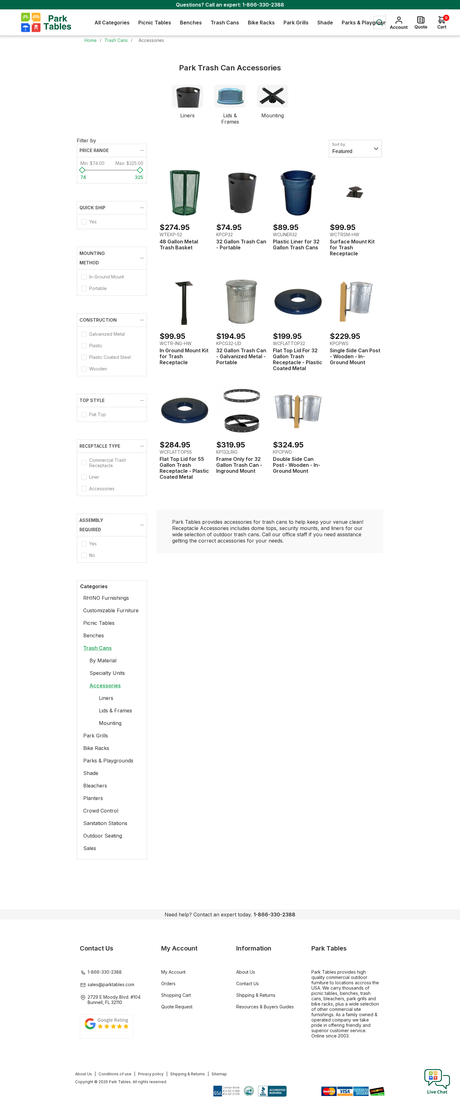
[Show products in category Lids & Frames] (230, 96)
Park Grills (95, 735)
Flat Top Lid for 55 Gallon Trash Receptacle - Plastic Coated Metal (184, 468)
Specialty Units (107, 673)
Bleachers (95, 785)
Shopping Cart (176, 995)
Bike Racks (96, 748)
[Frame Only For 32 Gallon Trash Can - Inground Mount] (241, 410)
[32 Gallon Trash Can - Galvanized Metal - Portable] (241, 301)
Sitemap (219, 1074)
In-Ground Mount (106, 276)
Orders (168, 983)
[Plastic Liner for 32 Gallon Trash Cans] (298, 193)
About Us (245, 972)
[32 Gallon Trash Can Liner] (241, 193)
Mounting (272, 115)
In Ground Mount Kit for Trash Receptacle (184, 356)
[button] (437, 1093)
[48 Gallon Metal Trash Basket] (185, 193)
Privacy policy (151, 1074)
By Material (102, 660)
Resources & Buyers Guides (265, 1006)
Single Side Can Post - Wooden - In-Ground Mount (355, 356)
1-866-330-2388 (263, 5)
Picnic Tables (99, 623)
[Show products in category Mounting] (272, 96)
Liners (187, 115)
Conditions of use (115, 1074)
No (92, 555)
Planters (93, 798)
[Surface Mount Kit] (355, 193)
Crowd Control (100, 811)
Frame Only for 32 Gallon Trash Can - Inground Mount (239, 465)
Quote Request (176, 1006)
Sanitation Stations (105, 823)
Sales (89, 848)
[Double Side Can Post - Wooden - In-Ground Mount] (298, 410)
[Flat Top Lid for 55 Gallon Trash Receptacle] (185, 410)
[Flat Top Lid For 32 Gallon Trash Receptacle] (298, 301)
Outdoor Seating (102, 836)
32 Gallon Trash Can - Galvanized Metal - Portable (241, 356)
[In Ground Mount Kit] (185, 301)
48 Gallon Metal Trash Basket (179, 245)
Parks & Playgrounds (108, 760)
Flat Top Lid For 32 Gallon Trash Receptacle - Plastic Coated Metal (297, 359)
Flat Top (97, 414)
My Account (173, 972)
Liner (94, 477)
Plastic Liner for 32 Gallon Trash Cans (296, 245)
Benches (93, 635)
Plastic (95, 345)
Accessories (102, 488)
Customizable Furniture (111, 610)
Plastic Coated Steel (110, 357)
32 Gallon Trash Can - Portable (241, 245)
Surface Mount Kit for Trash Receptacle (352, 248)
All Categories (112, 22)
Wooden (98, 368)
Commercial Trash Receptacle (107, 462)
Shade (90, 773)
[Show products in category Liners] (187, 96)
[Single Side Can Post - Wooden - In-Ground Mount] (355, 301)
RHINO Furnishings (106, 598)
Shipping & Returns (255, 995)
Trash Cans (97, 648)
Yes (93, 221)
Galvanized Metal (107, 334)
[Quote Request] (420, 22)
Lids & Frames (230, 118)
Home (90, 40)
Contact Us (247, 983)
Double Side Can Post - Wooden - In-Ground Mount (296, 465)
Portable (98, 288)
